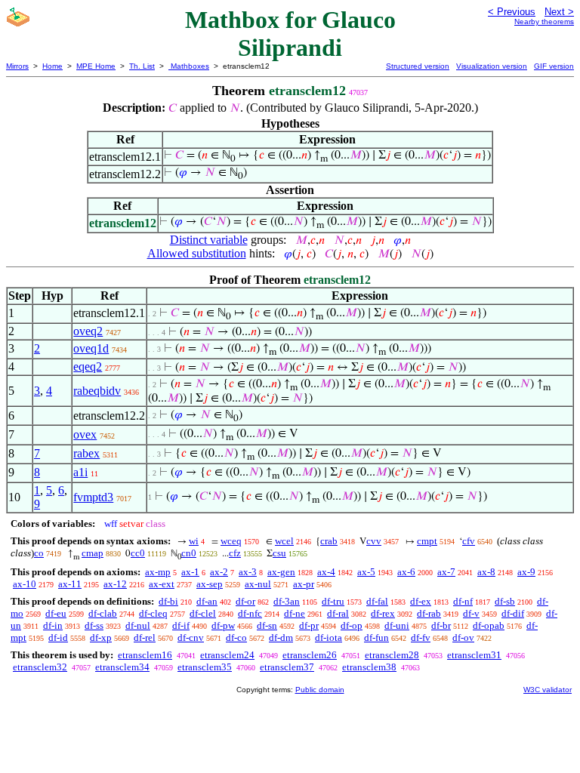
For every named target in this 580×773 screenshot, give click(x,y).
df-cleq (153, 613)
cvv (373, 541)
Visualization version (491, 66)
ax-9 (526, 571)
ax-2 (219, 571)
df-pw (223, 625)
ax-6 (406, 571)
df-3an (286, 601)
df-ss (94, 625)
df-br (441, 625)
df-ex (420, 601)
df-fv (420, 637)
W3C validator (547, 689)
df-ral (338, 613)
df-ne (294, 613)
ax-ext (161, 584)
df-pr (309, 625)
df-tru (333, 601)
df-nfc (250, 613)
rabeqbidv (97, 390)
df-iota (328, 637)
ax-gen (281, 571)
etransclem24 (227, 655)
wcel (284, 541)
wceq (231, 541)
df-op (351, 625)
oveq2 (88, 331)
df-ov (463, 637)
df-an (207, 601)
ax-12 (115, 584)
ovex (85, 434)
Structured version (417, 66)
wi (194, 541)
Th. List (142, 66)
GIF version (554, 66)
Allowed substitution (196, 253)
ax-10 (24, 584)
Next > (559, 11)
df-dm (281, 637)
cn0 (188, 553)
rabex (86, 453)
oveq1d (91, 348)
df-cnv (190, 637)
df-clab (102, 613)
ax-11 (70, 584)
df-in (53, 625)
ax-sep (209, 584)
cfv (468, 541)
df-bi (168, 601)
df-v (471, 613)
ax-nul (258, 584)
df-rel (145, 637)
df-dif (512, 613)
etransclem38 (369, 667)
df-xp (101, 637)
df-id (58, 637)
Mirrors (17, 66)
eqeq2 (87, 366)
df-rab (429, 613)
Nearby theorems (544, 21)
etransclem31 (474, 655)
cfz (235, 553)
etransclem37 (287, 667)
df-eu (55, 613)
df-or (245, 601)
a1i (80, 472)
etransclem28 (392, 655)
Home (52, 66)
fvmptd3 (93, 497)
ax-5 (366, 571)
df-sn (267, 625)
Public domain (319, 689)
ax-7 (446, 571)
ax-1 (190, 571)
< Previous (511, 11)
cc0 (138, 553)
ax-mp (158, 571)
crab (329, 541)
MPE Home (96, 66)
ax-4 (326, 571)
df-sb (505, 601)
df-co (236, 637)
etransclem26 (309, 655)
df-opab (488, 625)
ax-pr (303, 584)
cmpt (427, 541)
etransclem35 (204, 667)
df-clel (203, 613)
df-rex (383, 613)
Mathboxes (188, 66)
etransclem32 (40, 667)
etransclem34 (122, 667)
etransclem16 (145, 655)
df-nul (137, 625)
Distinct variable (209, 239)
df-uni (396, 625)
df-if (181, 625)
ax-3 (248, 571)
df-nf (463, 601)
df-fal (377, 601)
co (39, 553)
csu (279, 553)
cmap (92, 553)
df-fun (376, 637)
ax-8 (486, 571)
